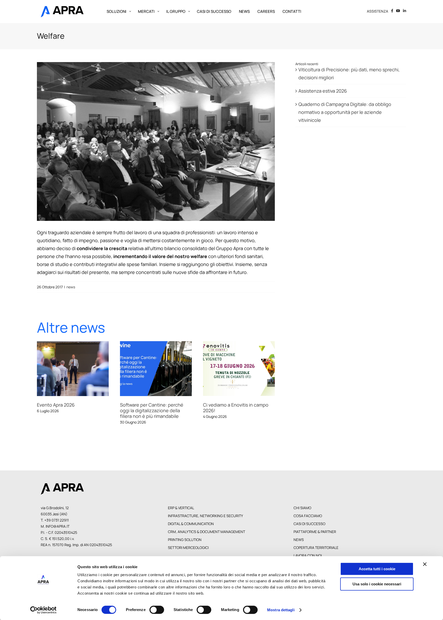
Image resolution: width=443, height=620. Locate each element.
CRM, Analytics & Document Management (206, 532)
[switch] (156, 610)
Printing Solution (185, 540)
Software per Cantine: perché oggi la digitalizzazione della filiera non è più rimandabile (132, 369)
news (70, 286)
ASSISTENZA (377, 11)
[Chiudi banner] (425, 564)
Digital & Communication (191, 524)
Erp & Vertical (181, 508)
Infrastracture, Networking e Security (205, 516)
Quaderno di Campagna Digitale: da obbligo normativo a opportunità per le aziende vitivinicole (344, 112)
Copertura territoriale (316, 548)
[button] (41, 383)
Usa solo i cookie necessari (377, 584)
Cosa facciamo (308, 516)
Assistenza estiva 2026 (322, 91)
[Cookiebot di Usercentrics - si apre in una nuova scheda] (43, 610)
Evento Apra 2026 (49, 369)
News (299, 540)
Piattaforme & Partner (315, 532)
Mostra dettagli (281, 610)
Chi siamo (302, 508)
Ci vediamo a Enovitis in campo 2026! (215, 369)
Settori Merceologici (188, 548)
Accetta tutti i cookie (377, 569)
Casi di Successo (309, 524)
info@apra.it (57, 526)
